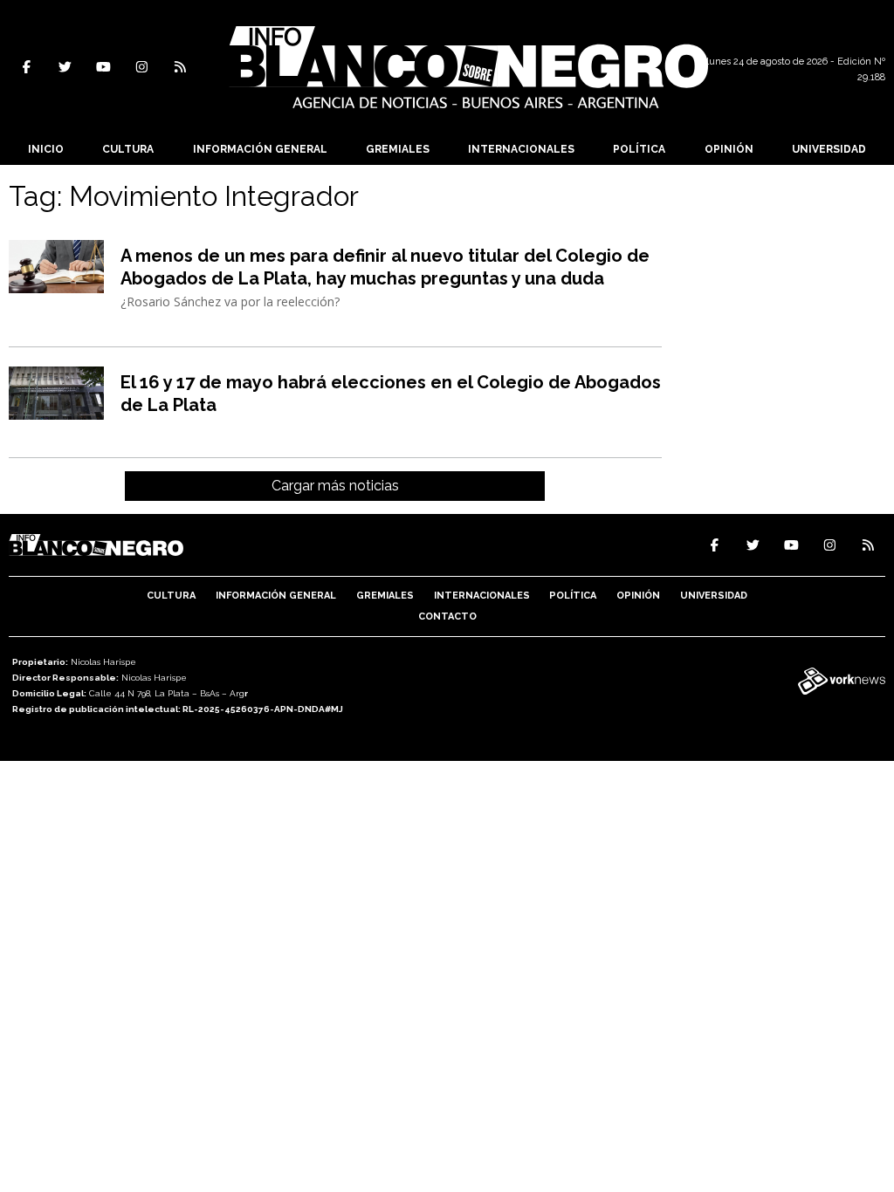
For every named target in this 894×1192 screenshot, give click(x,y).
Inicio (46, 149)
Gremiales (398, 149)
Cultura (128, 149)
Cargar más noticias (335, 485)
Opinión (729, 149)
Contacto (447, 616)
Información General (260, 149)
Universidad (829, 149)
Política (639, 149)
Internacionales (521, 149)
